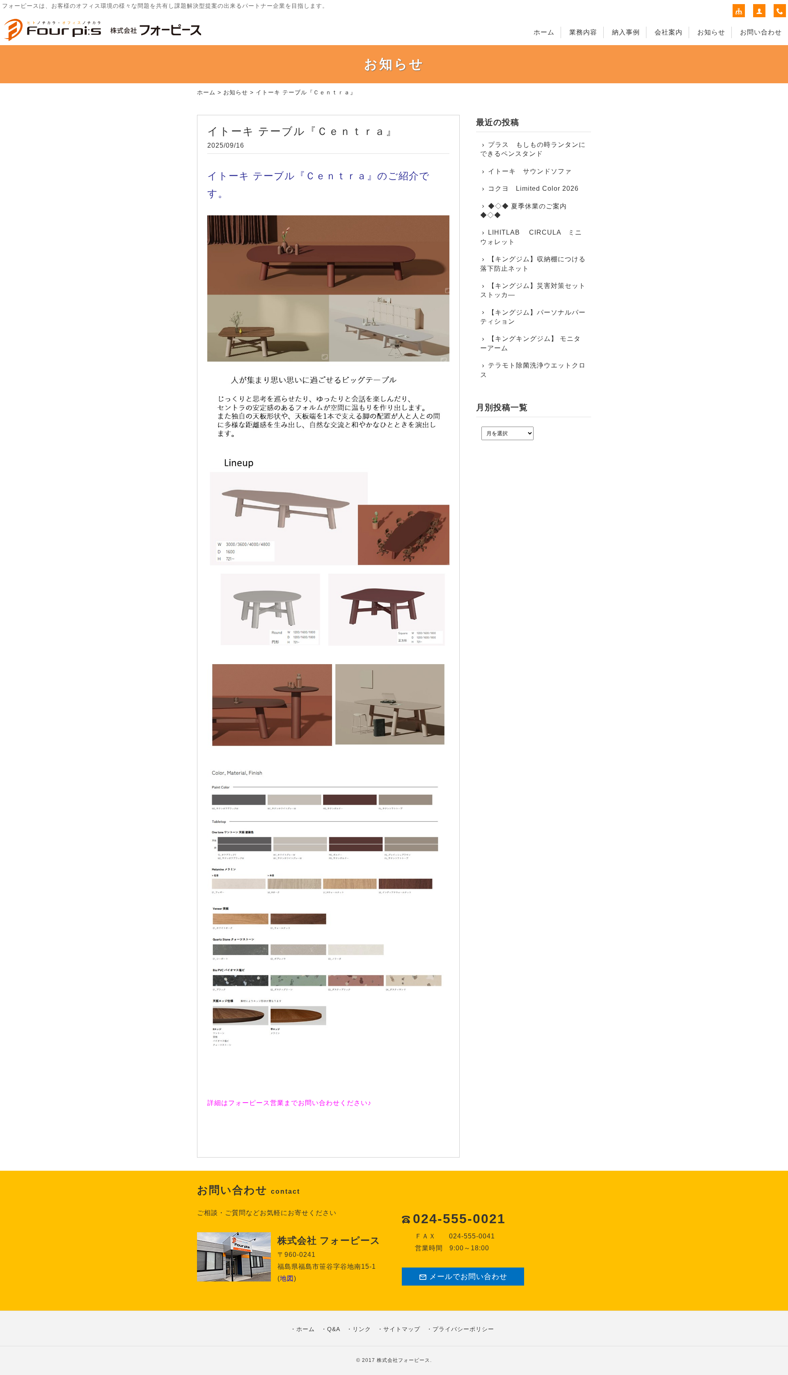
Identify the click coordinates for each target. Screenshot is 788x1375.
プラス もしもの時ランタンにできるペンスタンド (533, 149)
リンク (362, 1329)
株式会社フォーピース (403, 1360)
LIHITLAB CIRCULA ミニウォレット (531, 237)
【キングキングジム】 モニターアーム (530, 343)
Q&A (333, 1329)
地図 (287, 1278)
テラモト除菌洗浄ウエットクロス (533, 370)
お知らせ (711, 32)
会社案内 (669, 32)
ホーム (544, 32)
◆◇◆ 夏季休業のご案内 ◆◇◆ (523, 211)
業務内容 (583, 32)
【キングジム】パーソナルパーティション (533, 317)
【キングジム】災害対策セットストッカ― (533, 290)
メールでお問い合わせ (468, 1276)
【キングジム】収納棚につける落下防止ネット (533, 264)
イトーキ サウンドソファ (533, 171)
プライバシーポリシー (463, 1329)
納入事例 (626, 32)
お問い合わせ (761, 32)
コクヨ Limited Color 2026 (533, 188)
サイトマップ (401, 1329)
